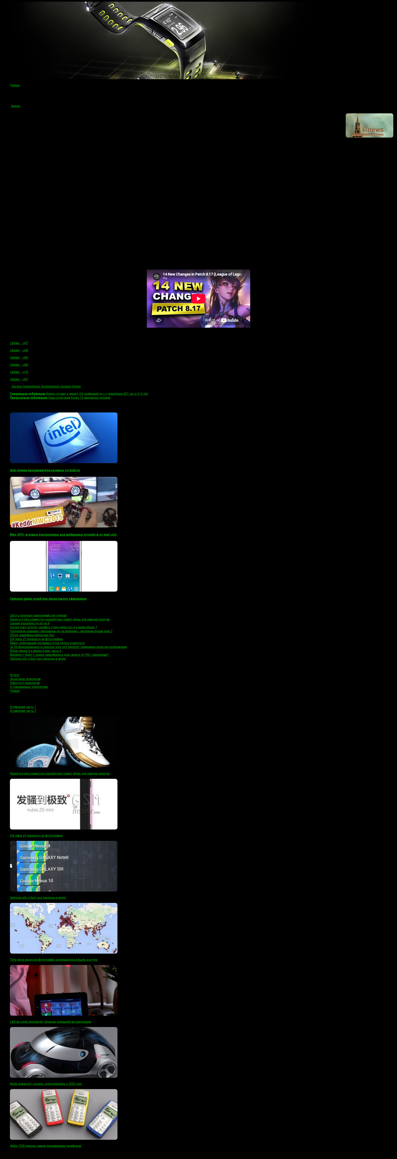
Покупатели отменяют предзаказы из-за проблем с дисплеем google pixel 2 (61, 631)
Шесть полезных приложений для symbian (38, 615)
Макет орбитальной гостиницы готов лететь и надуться (47, 643)
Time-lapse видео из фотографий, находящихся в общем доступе (54, 960)
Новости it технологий (24, 683)
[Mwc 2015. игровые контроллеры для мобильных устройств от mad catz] (63, 526)
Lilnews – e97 (19, 343)
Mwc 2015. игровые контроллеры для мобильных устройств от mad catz (63, 535)
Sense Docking (41, 386)
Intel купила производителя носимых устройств (45, 470)
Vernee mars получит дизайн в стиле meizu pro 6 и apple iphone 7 (53, 627)
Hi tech (14, 675)
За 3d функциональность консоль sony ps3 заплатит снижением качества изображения (68, 647)
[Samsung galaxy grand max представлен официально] (63, 590)
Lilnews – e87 (19, 379)
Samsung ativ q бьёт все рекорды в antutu (38, 659)
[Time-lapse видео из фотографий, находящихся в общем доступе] (63, 952)
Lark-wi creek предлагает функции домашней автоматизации (50, 1022)
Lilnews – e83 (19, 358)
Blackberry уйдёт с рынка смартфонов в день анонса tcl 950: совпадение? (59, 655)
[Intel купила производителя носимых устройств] (63, 462)
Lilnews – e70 (19, 372)
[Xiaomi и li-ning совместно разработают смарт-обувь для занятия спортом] (63, 766)
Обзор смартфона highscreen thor (32, 635)
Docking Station (22, 386)
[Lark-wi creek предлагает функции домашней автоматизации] (63, 1014)
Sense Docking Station (66, 386)
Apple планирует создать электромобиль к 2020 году (46, 1084)
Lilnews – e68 (19, 350)
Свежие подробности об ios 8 (30, 623)
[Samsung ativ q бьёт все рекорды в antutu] (63, 890)
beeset (15, 106)
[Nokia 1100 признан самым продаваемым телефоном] (63, 1139)
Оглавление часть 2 (23, 711)
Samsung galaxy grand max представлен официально (48, 599)
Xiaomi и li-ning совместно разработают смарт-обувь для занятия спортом (60, 619)
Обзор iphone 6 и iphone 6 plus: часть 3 (35, 651)
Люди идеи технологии (25, 679)
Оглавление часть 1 (23, 707)
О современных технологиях (29, 687)
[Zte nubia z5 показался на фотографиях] (63, 828)
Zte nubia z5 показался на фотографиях (36, 639)
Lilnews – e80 (19, 365)
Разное (15, 85)
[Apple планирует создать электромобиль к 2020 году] (63, 1077)
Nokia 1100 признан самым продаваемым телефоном (45, 1146)
